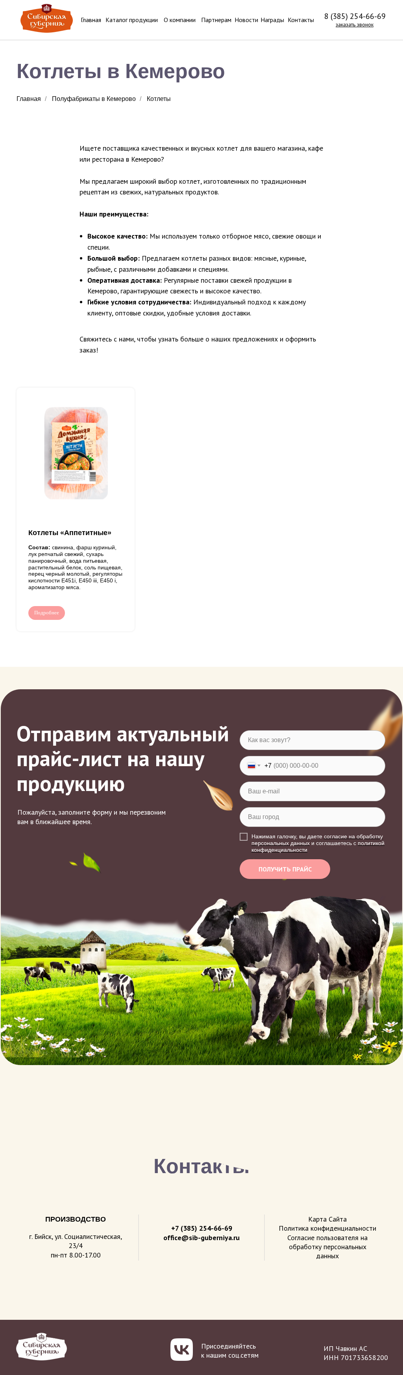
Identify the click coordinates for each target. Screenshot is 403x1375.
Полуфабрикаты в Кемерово (94, 98)
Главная (29, 98)
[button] (354, 24)
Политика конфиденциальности (327, 1228)
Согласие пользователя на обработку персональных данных (327, 1247)
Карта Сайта (327, 1219)
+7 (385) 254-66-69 (201, 1228)
